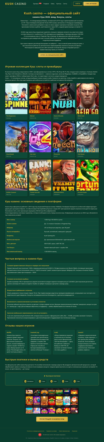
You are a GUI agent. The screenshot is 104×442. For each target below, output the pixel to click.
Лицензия (74, 431)
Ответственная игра (64, 431)
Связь (53, 4)
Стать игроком (91, 3)
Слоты (65, 4)
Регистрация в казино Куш (52, 419)
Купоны (58, 4)
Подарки (46, 4)
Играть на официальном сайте (52, 55)
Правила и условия (51, 431)
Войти (78, 3)
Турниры (37, 4)
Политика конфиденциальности (35, 431)
